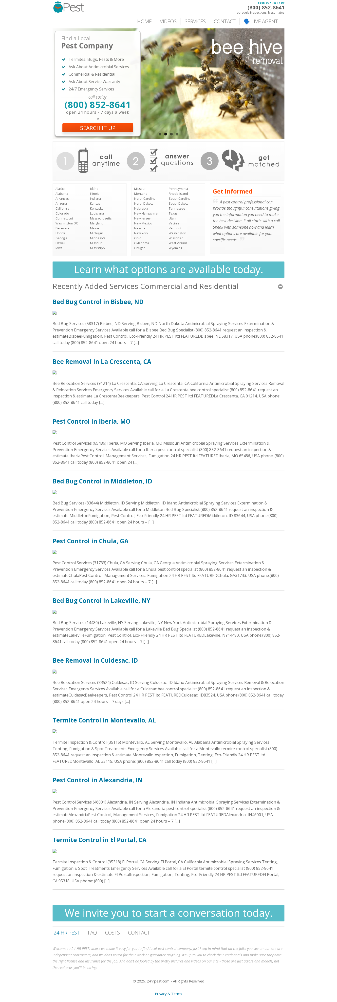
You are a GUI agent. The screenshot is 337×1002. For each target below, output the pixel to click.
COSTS (112, 932)
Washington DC (67, 223)
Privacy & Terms (168, 993)
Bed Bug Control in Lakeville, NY (101, 600)
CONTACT (225, 21)
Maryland (97, 223)
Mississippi (98, 248)
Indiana (95, 198)
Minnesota (98, 238)
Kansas (95, 203)
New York (141, 233)
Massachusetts (101, 218)
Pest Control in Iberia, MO (92, 421)
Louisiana (97, 213)
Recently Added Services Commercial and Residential (145, 286)
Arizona (61, 203)
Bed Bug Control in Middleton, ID (102, 481)
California (62, 208)
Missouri (96, 243)
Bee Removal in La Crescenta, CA (102, 361)
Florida (60, 233)
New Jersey (142, 218)
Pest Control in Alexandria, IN (98, 780)
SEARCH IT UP (97, 128)
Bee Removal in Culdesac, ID (95, 660)
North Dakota (143, 203)
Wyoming (175, 248)
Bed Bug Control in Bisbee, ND (98, 302)
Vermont (175, 228)
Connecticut (64, 218)
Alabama (62, 194)
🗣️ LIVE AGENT (261, 21)
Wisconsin (176, 238)
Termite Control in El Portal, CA (100, 840)
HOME (144, 21)
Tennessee (177, 208)
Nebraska (141, 208)
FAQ (92, 932)
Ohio (137, 238)
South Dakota (178, 203)
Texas (173, 213)
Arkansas (62, 198)
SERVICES (195, 21)
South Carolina (179, 198)
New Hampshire (146, 213)
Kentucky (96, 208)
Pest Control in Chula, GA (91, 541)
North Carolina (144, 198)
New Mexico (143, 223)
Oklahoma (141, 243)
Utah (172, 218)
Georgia (61, 238)
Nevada (139, 228)
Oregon (140, 248)
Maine (94, 228)
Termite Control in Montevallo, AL (104, 720)
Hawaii (60, 243)
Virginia (174, 223)
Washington (177, 233)
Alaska (60, 189)
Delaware (63, 228)
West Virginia (178, 243)
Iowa (59, 248)
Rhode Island (178, 194)
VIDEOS (168, 21)
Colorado (62, 213)
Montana (140, 194)
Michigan (96, 233)
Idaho (94, 189)
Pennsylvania (178, 189)
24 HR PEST (67, 932)
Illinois (94, 194)
